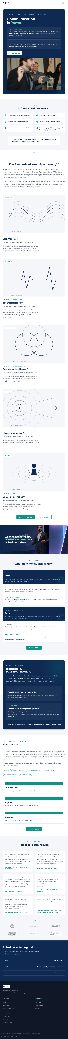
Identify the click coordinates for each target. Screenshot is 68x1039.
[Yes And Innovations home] (7, 3)
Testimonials (39, 1005)
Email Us (5, 1019)
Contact (37, 1008)
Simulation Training (8, 1008)
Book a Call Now (34, 648)
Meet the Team (44, 517)
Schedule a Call (14, 53)
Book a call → (34, 973)
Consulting (6, 1005)
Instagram (3, 1036)
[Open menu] (63, 3)
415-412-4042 (34, 961)
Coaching (5, 1002)
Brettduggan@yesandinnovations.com (34, 967)
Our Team (38, 1002)
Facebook (10, 1036)
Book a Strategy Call (25, 517)
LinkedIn (17, 1036)
